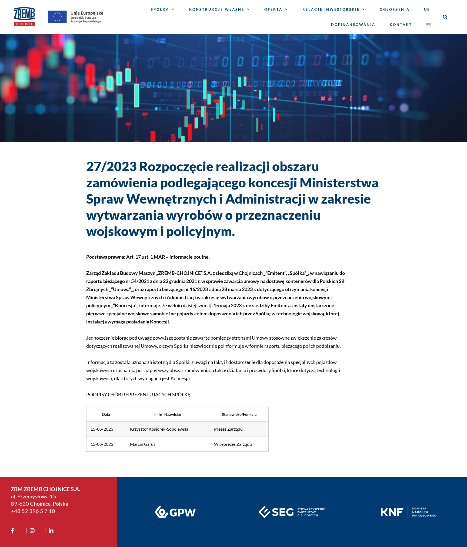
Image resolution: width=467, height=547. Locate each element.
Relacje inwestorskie (331, 9)
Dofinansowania (353, 24)
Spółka (160, 9)
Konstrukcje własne (216, 9)
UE (427, 9)
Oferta (273, 9)
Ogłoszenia (395, 9)
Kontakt (401, 24)
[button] (445, 16)
